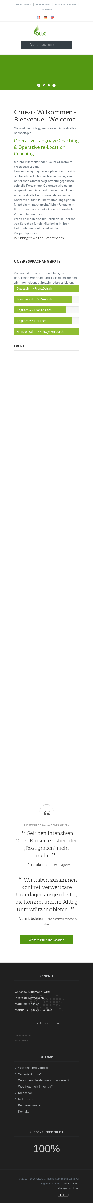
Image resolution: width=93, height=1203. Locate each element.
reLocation (25, 1092)
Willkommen (23, 4)
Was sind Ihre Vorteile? (34, 1067)
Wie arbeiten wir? (30, 1074)
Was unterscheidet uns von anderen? (43, 1080)
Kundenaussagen (65, 4)
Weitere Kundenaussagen (46, 939)
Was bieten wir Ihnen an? (35, 1086)
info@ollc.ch (31, 1004)
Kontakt (47, 9)
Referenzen (43, 4)
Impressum (70, 1183)
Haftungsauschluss (67, 1188)
